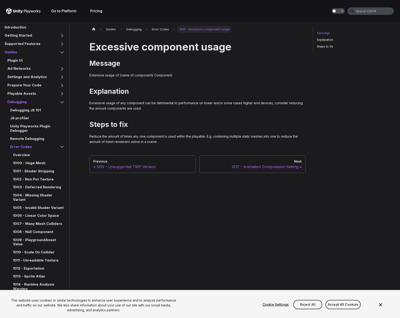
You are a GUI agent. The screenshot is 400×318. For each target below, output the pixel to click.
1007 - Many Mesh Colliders (37, 223)
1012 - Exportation (28, 268)
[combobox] (370, 11)
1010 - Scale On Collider (34, 252)
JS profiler (19, 118)
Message (323, 33)
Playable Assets (21, 93)
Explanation (325, 39)
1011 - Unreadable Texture (36, 260)
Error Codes (21, 147)
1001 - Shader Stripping (33, 171)
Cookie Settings (275, 304)
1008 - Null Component (33, 232)
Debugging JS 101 (25, 110)
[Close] (380, 305)
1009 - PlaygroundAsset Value (34, 242)
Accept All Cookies (343, 304)
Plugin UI (14, 60)
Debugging (17, 102)
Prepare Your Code (24, 85)
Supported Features (23, 43)
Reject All (307, 304)
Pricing (96, 11)
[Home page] (93, 29)
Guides (11, 52)
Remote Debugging (27, 138)
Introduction (15, 27)
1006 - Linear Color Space (36, 215)
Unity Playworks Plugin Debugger (30, 128)
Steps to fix (325, 46)
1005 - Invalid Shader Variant (38, 207)
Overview (21, 155)
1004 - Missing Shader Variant (33, 197)
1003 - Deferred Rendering (37, 187)
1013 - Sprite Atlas (29, 276)
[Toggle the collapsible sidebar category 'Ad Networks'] (62, 68)
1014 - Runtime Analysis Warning (33, 286)
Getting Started (18, 35)
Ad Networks (19, 68)
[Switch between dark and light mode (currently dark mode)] (338, 11)
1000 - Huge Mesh (29, 163)
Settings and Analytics (27, 77)
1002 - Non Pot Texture (33, 179)
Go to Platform (63, 11)
